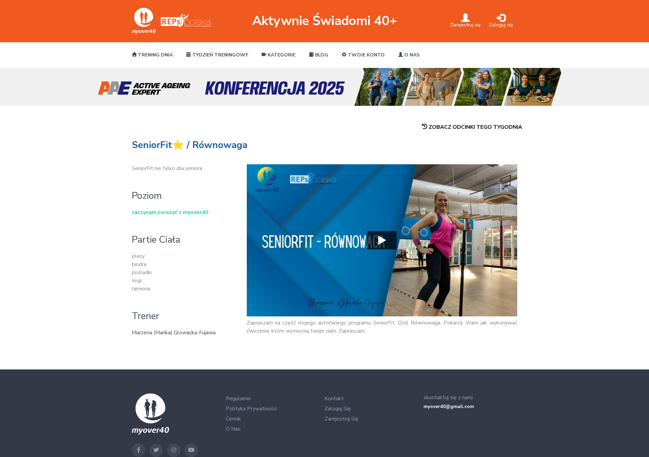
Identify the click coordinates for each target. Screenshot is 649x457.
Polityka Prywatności (251, 408)
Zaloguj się (337, 408)
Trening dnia (155, 55)
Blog (321, 55)
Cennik (233, 419)
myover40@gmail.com (449, 406)
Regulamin (238, 398)
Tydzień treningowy (219, 55)
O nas (411, 55)
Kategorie (280, 55)
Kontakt (334, 398)
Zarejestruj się (341, 419)
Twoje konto (365, 55)
